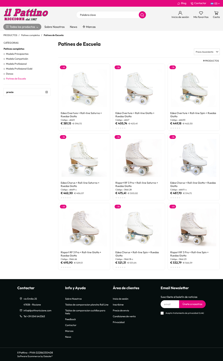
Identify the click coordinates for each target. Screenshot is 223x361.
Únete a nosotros (192, 304)
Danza (9, 73)
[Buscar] (142, 14)
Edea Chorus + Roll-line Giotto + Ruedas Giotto (193, 184)
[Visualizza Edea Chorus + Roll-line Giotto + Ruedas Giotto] (211, 141)
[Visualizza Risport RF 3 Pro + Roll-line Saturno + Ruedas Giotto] (156, 141)
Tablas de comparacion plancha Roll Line (86, 304)
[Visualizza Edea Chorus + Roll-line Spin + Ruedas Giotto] (156, 211)
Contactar (200, 3)
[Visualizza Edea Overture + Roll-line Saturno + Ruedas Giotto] (101, 72)
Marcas (90, 26)
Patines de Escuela (16, 78)
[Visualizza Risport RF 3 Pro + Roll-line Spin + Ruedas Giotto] (211, 211)
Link (201, 313)
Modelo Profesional (16, 63)
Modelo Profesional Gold (19, 68)
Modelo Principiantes (17, 53)
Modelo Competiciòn (17, 58)
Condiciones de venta (124, 316)
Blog (183, 3)
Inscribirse (118, 304)
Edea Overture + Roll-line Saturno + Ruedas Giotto (81, 115)
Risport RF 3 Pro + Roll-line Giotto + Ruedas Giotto (81, 254)
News (73, 26)
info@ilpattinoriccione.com (37, 310)
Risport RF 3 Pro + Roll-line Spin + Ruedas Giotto (189, 254)
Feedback (70, 319)
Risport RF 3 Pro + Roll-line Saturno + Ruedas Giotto (136, 184)
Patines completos (14, 48)
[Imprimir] (101, 80)
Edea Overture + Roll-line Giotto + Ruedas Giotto (134, 115)
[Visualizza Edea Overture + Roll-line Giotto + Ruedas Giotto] (156, 72)
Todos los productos (22, 26)
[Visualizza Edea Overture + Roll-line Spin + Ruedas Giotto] (211, 72)
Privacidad (119, 322)
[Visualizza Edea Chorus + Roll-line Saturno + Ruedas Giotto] (101, 141)
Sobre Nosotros (54, 26)
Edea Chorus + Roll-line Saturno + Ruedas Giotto (80, 184)
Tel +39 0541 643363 (34, 316)
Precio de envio (121, 310)
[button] (207, 52)
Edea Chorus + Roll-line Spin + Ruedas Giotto (137, 254)
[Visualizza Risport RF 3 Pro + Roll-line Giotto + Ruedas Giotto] (101, 211)
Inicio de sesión (120, 298)
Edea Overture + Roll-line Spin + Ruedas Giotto (193, 115)
